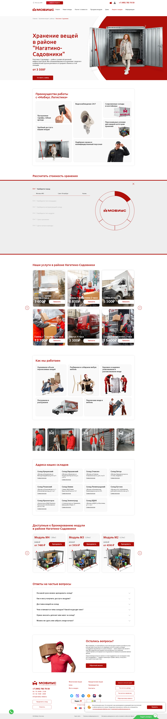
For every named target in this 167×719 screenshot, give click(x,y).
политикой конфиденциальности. (120, 709)
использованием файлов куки (101, 709)
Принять (155, 707)
